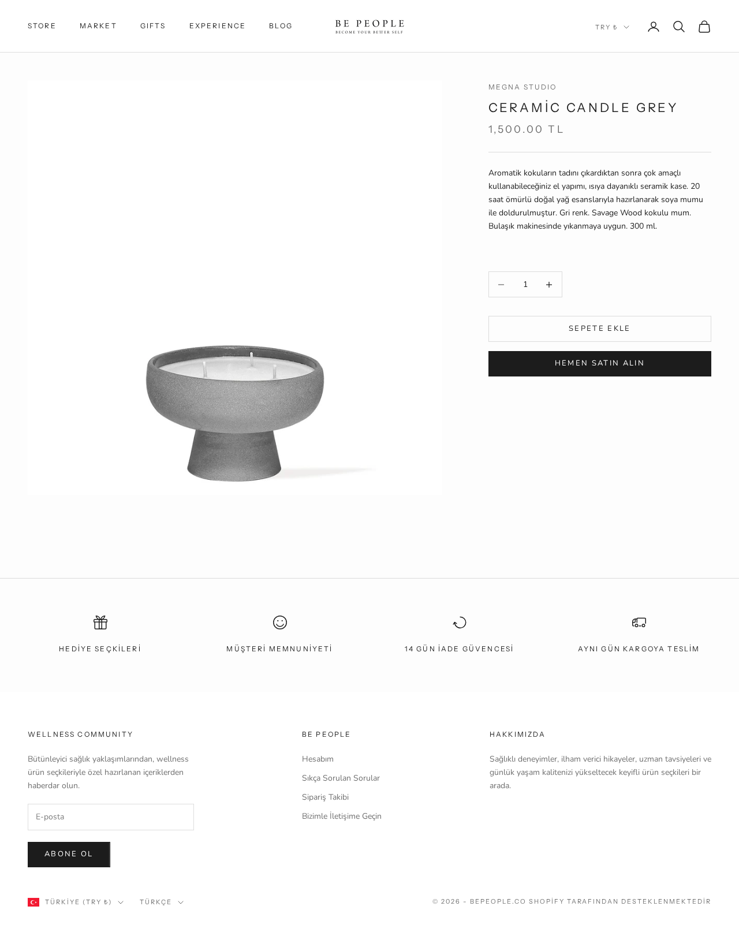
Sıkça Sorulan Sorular (341, 778)
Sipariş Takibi (325, 797)
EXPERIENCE (218, 25)
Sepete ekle (600, 328)
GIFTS (153, 25)
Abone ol (69, 854)
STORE (42, 25)
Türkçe (156, 902)
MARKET (98, 25)
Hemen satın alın (600, 363)
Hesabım (318, 759)
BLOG (281, 25)
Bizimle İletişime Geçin (342, 816)
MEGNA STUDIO (522, 87)
